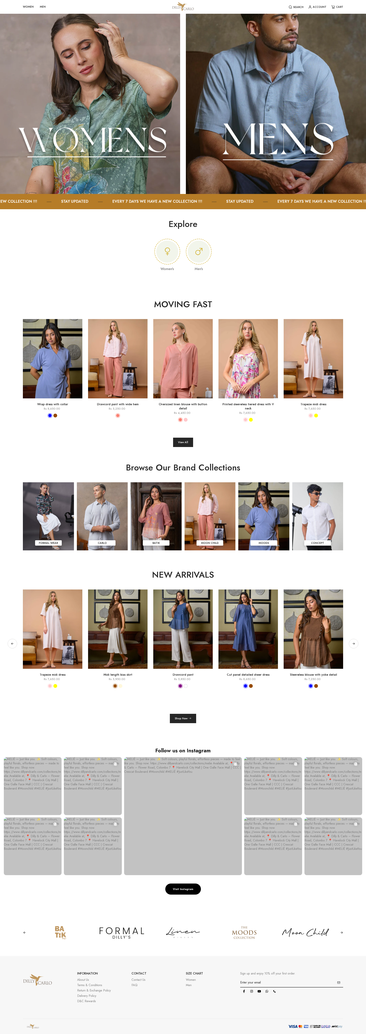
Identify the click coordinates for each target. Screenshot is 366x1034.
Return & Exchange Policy (94, 990)
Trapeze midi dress (313, 404)
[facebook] (244, 991)
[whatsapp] (267, 991)
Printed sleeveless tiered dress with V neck (248, 406)
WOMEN (28, 7)
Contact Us (138, 980)
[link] (90, 103)
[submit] (338, 982)
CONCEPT (317, 543)
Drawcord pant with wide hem (118, 404)
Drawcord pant (53, 675)
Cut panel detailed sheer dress (119, 675)
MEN (43, 7)
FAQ (134, 985)
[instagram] (251, 991)
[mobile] (274, 991)
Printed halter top (249, 675)
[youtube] (259, 991)
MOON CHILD (210, 543)
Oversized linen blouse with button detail (183, 406)
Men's (199, 268)
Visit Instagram (183, 889)
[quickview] (47, 400)
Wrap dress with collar (52, 404)
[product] (36, 400)
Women (191, 980)
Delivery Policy (86, 996)
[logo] (183, 7)
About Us (83, 980)
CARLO (102, 543)
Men (189, 985)
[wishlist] (58, 400)
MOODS (264, 543)
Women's (167, 268)
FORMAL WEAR (48, 543)
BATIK (156, 543)
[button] (353, 643)
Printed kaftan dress (314, 675)
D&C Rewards (86, 1001)
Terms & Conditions (89, 985)
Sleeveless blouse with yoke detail (184, 675)
